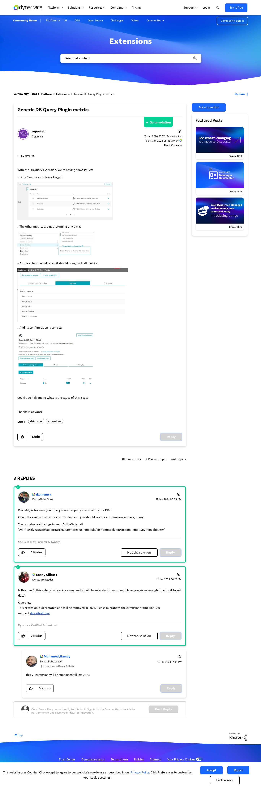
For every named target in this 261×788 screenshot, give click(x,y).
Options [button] (240, 94)
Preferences (224, 780)
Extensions (63, 94)
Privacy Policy (140, 772)
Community (154, 20)
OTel (77, 20)
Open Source (95, 20)
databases (36, 421)
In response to (59, 666)
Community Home (25, 20)
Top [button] (20, 735)
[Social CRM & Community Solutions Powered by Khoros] (238, 736)
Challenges (117, 20)
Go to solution (160, 122)
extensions (54, 421)
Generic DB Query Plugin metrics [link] (93, 94)
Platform (51, 20)
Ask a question (208, 107)
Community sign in (232, 20)
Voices (135, 20)
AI (65, 20)
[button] (211, 770)
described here (40, 613)
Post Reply (163, 709)
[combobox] (130, 58)
